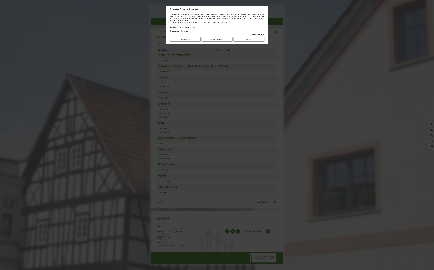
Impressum (174, 27)
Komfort (185, 31)
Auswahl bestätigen (217, 39)
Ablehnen (249, 39)
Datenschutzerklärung (187, 27)
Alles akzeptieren (185, 39)
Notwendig (175, 31)
